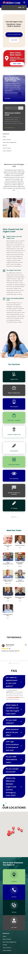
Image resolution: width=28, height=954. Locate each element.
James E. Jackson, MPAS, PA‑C (8, 580)
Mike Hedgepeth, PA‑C (8, 563)
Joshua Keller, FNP (8, 597)
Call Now (7, 98)
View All (14, 517)
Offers (4, 136)
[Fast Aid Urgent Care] (11, 2)
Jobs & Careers (7, 148)
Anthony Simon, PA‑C (8, 615)
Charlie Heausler (20, 545)
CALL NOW (14, 40)
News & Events (7, 139)
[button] (19, 829)
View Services (9, 127)
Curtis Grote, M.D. (8, 545)
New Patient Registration (9, 142)
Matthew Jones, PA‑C (20, 597)
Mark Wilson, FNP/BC (20, 563)
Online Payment (7, 150)
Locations (14, 881)
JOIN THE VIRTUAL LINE (14, 34)
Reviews (5, 145)
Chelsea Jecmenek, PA (20, 580)
